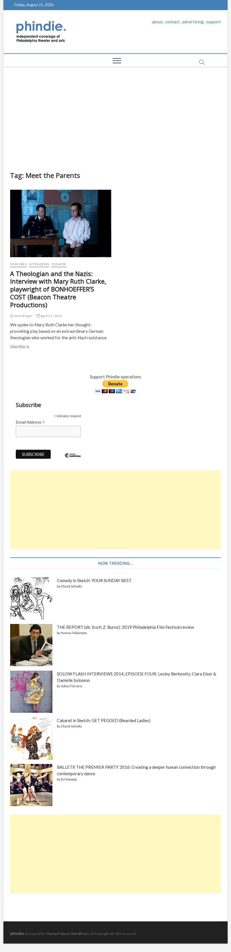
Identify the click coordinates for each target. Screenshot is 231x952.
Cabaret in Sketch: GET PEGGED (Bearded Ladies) (103, 720)
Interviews (39, 264)
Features (18, 264)
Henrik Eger (22, 316)
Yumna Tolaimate (74, 633)
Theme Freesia (57, 933)
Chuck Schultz (71, 586)
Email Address (30, 422)
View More (19, 347)
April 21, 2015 (51, 316)
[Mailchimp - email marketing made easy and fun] (73, 459)
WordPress (80, 933)
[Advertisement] (115, 117)
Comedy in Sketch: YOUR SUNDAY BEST (94, 580)
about (157, 21)
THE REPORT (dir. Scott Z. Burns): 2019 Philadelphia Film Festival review (125, 627)
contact (172, 21)
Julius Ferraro (71, 686)
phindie (17, 933)
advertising (193, 21)
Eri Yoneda (69, 779)
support (213, 21)
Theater (58, 264)
